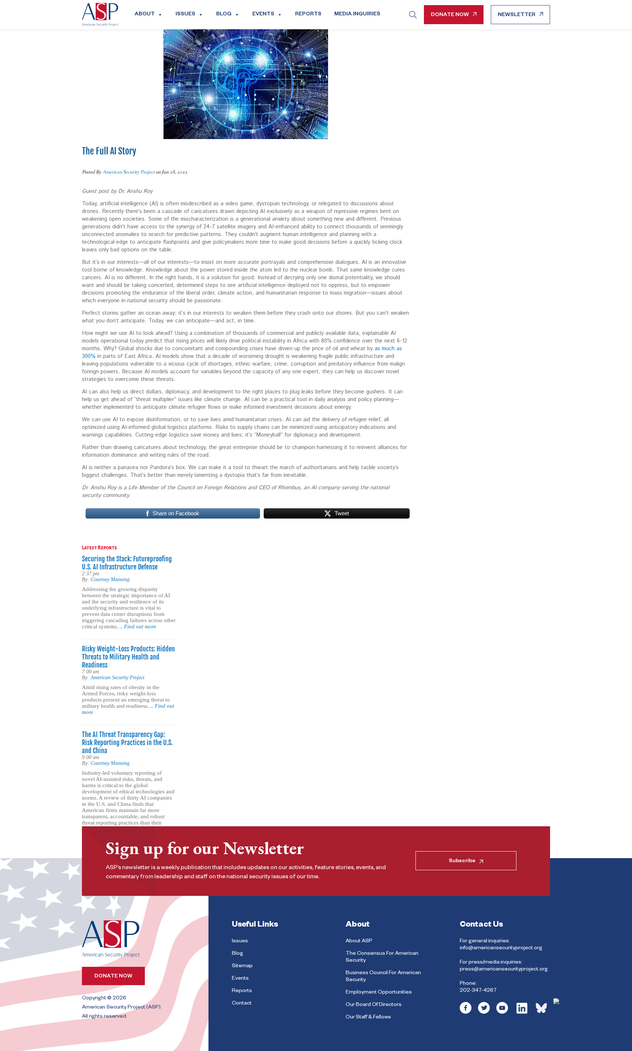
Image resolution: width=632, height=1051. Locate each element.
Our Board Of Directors (374, 1005)
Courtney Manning (110, 579)
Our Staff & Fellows (368, 1018)
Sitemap (242, 966)
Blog (224, 15)
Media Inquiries (357, 15)
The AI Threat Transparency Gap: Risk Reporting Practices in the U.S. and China (127, 742)
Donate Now (450, 15)
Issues (185, 15)
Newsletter (516, 15)
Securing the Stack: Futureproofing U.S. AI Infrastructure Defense (127, 563)
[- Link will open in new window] (465, 1013)
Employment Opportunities (379, 993)
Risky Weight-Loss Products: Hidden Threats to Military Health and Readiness (128, 657)
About (145, 15)
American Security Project (128, 172)
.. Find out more (138, 626)
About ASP (359, 942)
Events (263, 15)
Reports (308, 15)
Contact (242, 1004)
